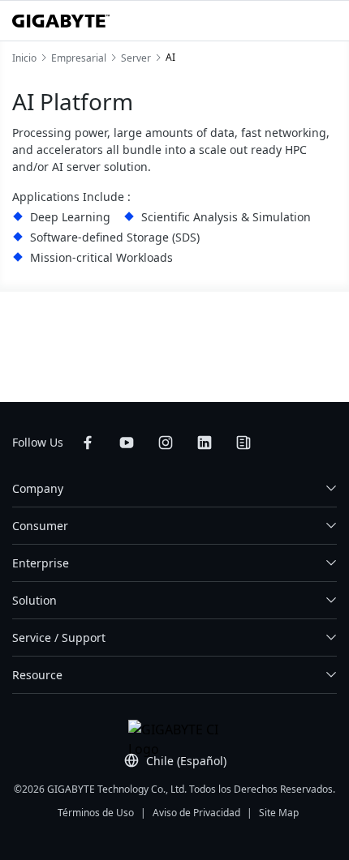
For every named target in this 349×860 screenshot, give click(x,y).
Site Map (279, 812)
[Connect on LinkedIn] (204, 442)
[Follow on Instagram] (165, 442)
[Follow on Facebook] (87, 442)
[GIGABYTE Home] (61, 21)
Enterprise (40, 563)
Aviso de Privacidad (196, 812)
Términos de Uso (96, 812)
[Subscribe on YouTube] (126, 442)
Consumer (40, 525)
